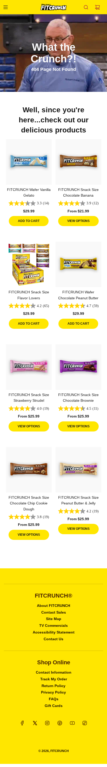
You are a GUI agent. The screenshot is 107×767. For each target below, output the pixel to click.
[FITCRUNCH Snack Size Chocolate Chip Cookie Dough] (29, 470)
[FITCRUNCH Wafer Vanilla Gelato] (29, 162)
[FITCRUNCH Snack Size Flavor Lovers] (29, 264)
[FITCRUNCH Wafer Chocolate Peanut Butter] (78, 264)
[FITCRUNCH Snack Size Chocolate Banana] (78, 162)
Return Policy (53, 686)
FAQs (53, 699)
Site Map (53, 619)
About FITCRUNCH (53, 606)
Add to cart (28, 221)
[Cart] (97, 7)
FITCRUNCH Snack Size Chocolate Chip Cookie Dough (29, 503)
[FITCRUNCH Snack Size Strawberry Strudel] (29, 367)
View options (78, 221)
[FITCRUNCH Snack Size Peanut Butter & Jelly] (78, 470)
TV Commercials (53, 625)
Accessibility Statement (54, 632)
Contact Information (53, 672)
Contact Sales (53, 612)
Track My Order (53, 679)
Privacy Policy (53, 692)
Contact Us (53, 639)
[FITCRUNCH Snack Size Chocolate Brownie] (78, 367)
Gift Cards (54, 706)
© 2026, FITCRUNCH (53, 751)
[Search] (86, 7)
